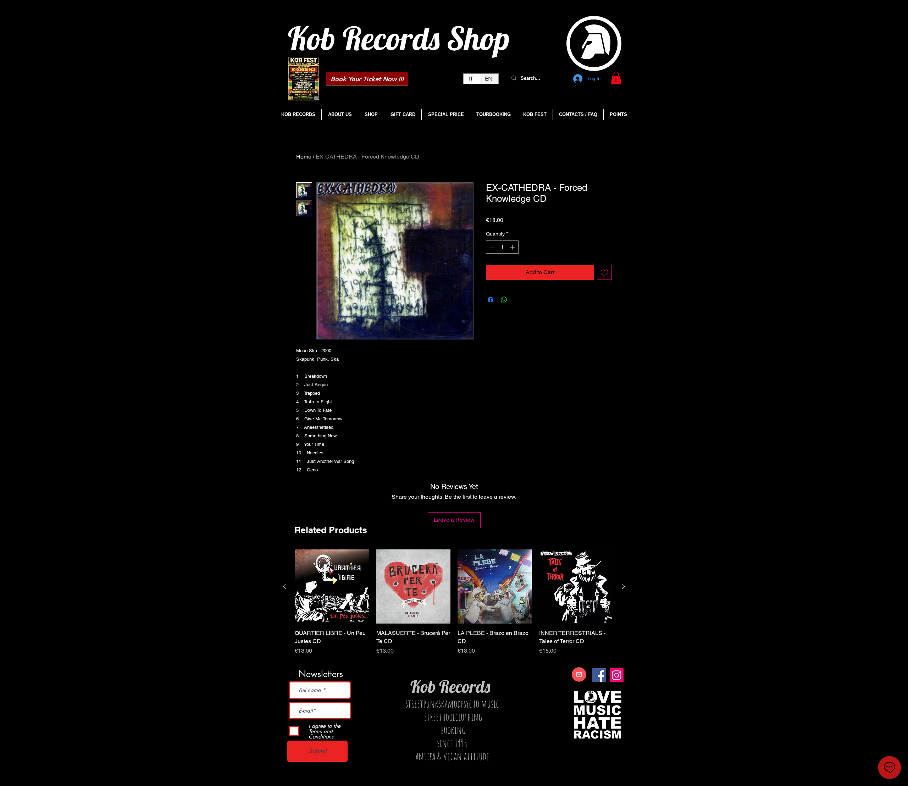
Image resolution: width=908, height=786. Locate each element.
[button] (616, 78)
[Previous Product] (284, 586)
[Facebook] (599, 675)
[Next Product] (623, 586)
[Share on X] (517, 299)
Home (303, 156)
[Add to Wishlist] (604, 272)
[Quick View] (332, 586)
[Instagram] (617, 675)
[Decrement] (491, 247)
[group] (454, 606)
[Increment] (513, 247)
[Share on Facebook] (490, 299)
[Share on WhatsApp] (504, 299)
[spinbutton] (502, 247)
